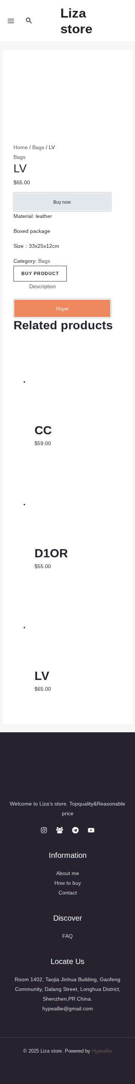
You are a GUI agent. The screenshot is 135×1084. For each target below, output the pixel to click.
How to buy (67, 883)
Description (42, 286)
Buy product (40, 273)
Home (21, 147)
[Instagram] (43, 830)
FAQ (67, 936)
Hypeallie (102, 1051)
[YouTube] (91, 830)
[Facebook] (59, 830)
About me (67, 873)
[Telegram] (75, 830)
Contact (67, 893)
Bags (38, 147)
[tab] (75, 286)
